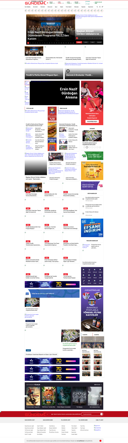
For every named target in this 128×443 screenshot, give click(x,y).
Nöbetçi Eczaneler (41, 432)
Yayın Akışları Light (41, 428)
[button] (28, 43)
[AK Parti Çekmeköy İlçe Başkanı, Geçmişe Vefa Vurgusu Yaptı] (86, 362)
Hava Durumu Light (30, 420)
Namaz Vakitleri (53, 428)
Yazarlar (83, 6)
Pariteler (64, 434)
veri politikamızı (80, 440)
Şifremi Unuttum (84, 430)
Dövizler (63, 428)
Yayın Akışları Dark (41, 430)
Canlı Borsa (52, 426)
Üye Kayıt (82, 428)
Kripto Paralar (65, 432)
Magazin (99, 42)
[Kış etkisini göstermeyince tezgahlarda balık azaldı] (70, 336)
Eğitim (86, 42)
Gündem (43, 6)
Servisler (35, 6)
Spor (56, 6)
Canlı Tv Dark (40, 426)
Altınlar (63, 426)
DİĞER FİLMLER (97, 384)
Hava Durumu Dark (48, 420)
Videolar (76, 6)
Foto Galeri (68, 6)
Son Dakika (27, 6)
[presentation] (84, 147)
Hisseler (63, 430)
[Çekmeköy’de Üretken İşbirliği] (86, 367)
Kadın (61, 6)
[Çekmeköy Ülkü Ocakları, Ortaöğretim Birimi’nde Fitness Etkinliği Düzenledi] (86, 373)
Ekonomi (50, 6)
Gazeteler (90, 6)
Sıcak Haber (74, 434)
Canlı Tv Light (99, 420)
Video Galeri (74, 428)
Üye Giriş (82, 426)
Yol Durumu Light (65, 420)
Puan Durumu (52, 430)
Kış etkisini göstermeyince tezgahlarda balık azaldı (70, 344)
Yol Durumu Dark (83, 420)
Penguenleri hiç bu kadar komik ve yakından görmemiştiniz (69, 349)
